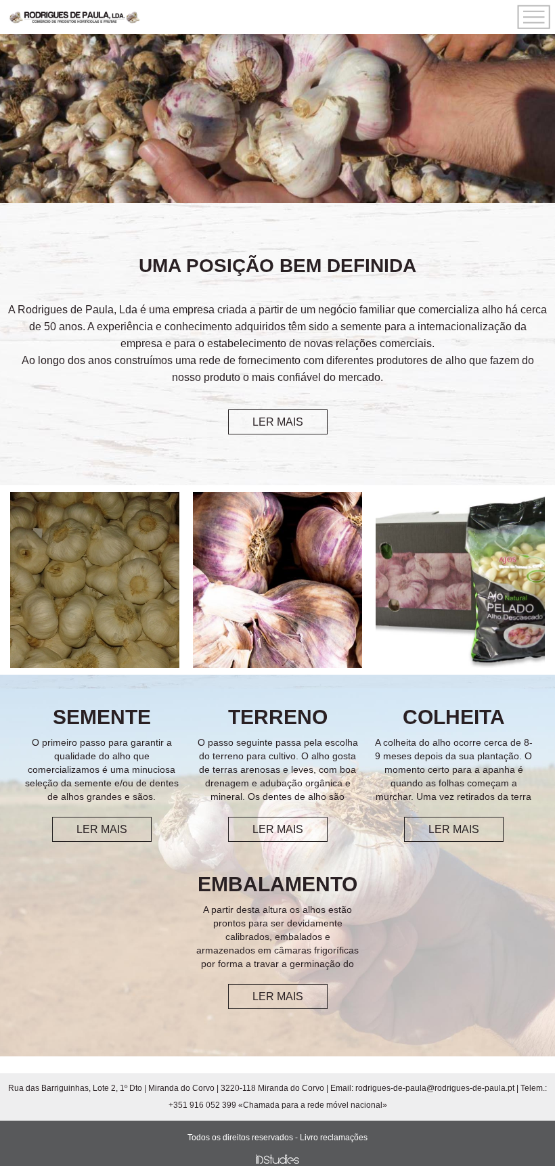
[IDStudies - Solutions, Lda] (277, 1159)
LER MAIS (277, 422)
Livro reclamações (334, 1137)
